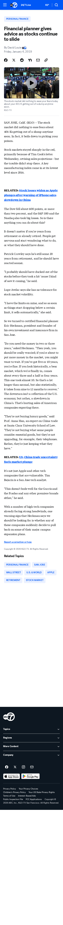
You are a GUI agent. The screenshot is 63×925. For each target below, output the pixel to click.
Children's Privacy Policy (14, 792)
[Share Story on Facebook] (6, 60)
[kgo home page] (9, 716)
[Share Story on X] (14, 60)
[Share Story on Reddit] (22, 60)
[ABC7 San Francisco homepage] (13, 5)
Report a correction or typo (18, 542)
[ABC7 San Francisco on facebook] (6, 767)
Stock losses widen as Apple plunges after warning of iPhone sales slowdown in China (31, 195)
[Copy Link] (46, 60)
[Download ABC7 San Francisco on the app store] (11, 776)
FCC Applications (34, 799)
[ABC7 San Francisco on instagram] (23, 767)
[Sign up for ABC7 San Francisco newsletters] (31, 767)
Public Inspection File (13, 799)
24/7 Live (26, 5)
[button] (5, 4)
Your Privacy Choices (28, 789)
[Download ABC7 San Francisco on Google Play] (30, 776)
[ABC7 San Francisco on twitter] (15, 767)
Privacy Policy (9, 789)
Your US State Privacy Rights (42, 792)
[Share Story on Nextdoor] (30, 60)
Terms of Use (9, 796)
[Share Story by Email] (38, 60)
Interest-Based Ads (27, 796)
